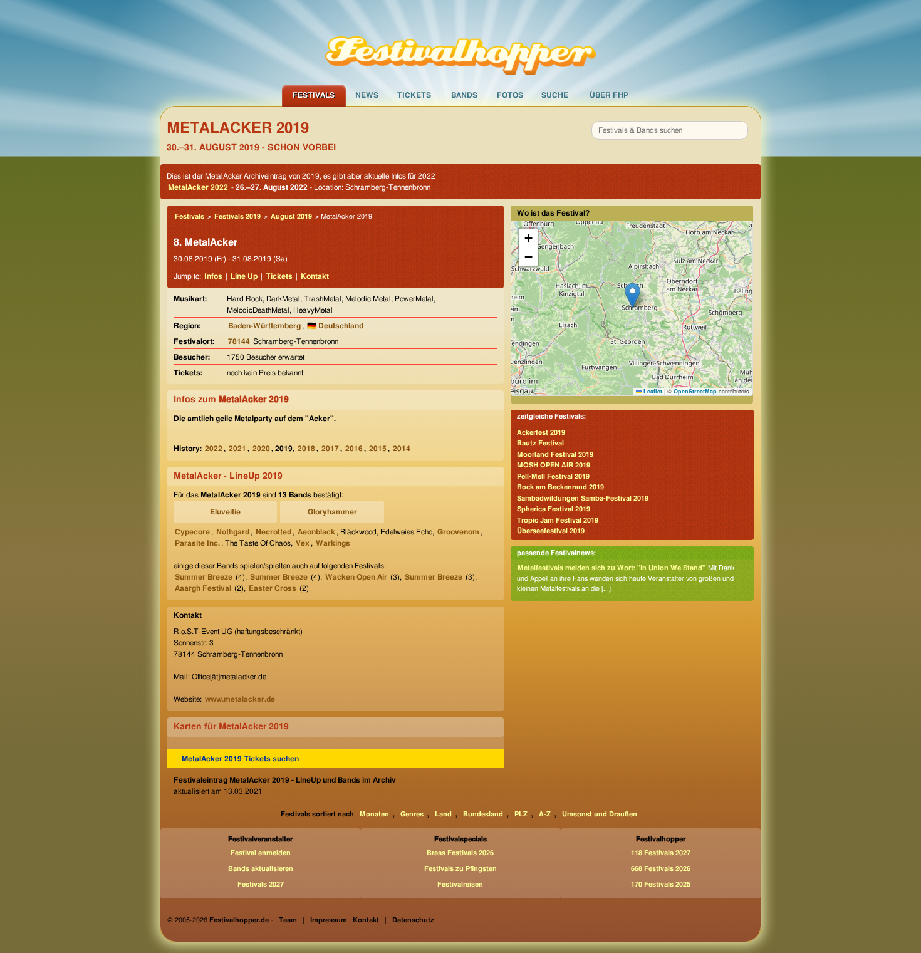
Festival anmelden (261, 853)
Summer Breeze (203, 577)
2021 (237, 448)
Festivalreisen (460, 884)
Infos (213, 276)
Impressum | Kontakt (344, 920)
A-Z (545, 814)
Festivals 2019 (237, 216)
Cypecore (192, 532)
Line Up (244, 276)
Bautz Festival (540, 443)
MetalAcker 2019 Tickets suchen (240, 759)
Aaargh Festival (203, 588)
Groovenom (458, 532)
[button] (632, 295)
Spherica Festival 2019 (553, 509)
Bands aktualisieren (260, 868)
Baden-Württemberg (264, 326)
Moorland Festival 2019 (555, 454)
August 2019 (291, 216)
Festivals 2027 (260, 884)
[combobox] (669, 130)
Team (288, 920)
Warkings (333, 543)
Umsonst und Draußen (599, 814)
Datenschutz (413, 920)
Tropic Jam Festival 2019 (557, 520)
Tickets (414, 95)
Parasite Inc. (197, 543)
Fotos (510, 95)
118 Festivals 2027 (660, 853)
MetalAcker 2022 (198, 187)
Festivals (314, 95)
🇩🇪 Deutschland (335, 326)
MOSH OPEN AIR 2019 (553, 465)
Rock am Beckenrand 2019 (560, 487)
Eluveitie (225, 512)
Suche (554, 95)
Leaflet (652, 391)
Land (443, 814)
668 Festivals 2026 (660, 868)
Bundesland (483, 814)
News (366, 95)
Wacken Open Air (356, 577)
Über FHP (609, 95)
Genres (412, 814)
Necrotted (273, 532)
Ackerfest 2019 (541, 432)
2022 (213, 448)
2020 (261, 448)
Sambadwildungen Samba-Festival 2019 (582, 498)
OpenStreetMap (695, 391)
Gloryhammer (332, 512)
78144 (239, 341)
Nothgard (232, 532)
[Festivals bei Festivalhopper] (460, 42)
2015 (378, 448)
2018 (306, 448)
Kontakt (315, 276)
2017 (330, 448)
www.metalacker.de (240, 699)
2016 (354, 448)
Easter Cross (272, 588)
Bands (464, 95)
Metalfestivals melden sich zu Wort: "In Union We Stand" (611, 568)
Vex (303, 543)
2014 (401, 448)
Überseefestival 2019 (551, 531)
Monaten (374, 814)
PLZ (521, 814)
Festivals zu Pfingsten (460, 868)
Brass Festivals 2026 (460, 853)
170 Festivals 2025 (660, 884)
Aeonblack (316, 532)
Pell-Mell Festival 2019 (553, 476)
